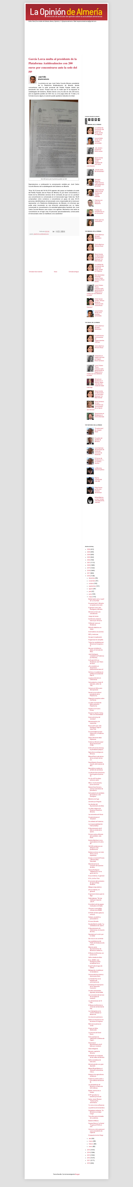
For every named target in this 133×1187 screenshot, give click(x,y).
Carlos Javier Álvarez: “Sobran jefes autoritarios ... (95, 1100)
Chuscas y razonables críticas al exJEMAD (95, 909)
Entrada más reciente (35, 271)
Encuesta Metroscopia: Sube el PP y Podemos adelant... (96, 733)
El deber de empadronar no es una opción (99, 211)
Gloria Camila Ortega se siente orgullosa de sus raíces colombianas (95, 162)
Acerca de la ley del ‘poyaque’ (94, 718)
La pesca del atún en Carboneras (94, 678)
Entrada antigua (74, 271)
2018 (89, 570)
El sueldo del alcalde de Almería (98, 439)
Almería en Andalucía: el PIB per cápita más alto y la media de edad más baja (95, 383)
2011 (89, 1160)
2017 (89, 573)
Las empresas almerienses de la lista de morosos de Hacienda (99, 451)
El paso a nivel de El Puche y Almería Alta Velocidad (96, 859)
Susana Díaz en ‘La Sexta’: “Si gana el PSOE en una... (96, 1125)
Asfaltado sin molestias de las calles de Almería (96, 1056)
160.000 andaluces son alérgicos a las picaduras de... (95, 847)
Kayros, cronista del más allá (98, 479)
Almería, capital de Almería (94, 1052)
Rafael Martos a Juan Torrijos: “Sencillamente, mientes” (99, 500)
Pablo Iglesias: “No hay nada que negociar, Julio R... (95, 900)
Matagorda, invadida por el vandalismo (95, 971)
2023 (89, 557)
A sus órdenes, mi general (96, 876)
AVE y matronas (93, 634)
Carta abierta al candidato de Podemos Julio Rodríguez (96, 794)
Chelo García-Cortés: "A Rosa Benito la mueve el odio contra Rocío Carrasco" (95, 303)
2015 (89, 1150)
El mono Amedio (93, 921)
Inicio (55, 271)
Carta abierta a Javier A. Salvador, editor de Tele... (95, 683)
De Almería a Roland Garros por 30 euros (95, 619)
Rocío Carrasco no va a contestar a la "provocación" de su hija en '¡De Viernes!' (95, 405)
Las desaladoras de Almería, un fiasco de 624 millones (95, 1086)
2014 (89, 1152)
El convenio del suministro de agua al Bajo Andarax (96, 882)
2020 (89, 565)
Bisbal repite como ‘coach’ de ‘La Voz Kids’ (96, 599)
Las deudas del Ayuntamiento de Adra (96, 805)
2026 (89, 549)
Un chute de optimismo (95, 1017)
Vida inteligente (93, 1048)
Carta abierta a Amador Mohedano (99, 236)
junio (90, 594)
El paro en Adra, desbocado (93, 1029)
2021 (89, 562)
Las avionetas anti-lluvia (95, 814)
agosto (91, 589)
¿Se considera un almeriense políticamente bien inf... (96, 667)
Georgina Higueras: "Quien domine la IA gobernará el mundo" (99, 183)
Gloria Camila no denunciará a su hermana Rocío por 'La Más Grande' (99, 257)
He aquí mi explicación (95, 637)
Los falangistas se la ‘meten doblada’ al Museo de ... (94, 1012)
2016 (89, 576)
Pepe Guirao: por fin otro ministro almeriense (99, 490)
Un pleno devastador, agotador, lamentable (95, 991)
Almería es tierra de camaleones (94, 612)
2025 (89, 552)
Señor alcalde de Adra (95, 957)
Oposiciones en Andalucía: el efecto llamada (99, 415)
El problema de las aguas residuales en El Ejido (96, 905)
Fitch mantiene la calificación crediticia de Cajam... (96, 1038)
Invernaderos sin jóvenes (96, 632)
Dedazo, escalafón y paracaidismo (94, 918)
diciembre (92, 578)
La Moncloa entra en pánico (99, 469)
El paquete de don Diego (95, 1135)
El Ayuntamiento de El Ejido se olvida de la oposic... (95, 830)
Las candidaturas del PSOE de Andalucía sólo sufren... (96, 942)
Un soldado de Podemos (95, 821)
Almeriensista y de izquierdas (94, 722)
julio (90, 591)
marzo (91, 1141)
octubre (91, 583)
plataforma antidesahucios (41, 234)
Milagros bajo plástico (95, 887)
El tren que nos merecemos (99, 220)
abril (90, 1138)
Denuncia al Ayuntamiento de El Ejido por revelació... (95, 1044)
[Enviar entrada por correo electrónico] (53, 231)
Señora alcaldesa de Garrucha (94, 1060)
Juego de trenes (93, 616)
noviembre (92, 581)
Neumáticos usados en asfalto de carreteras (95, 769)
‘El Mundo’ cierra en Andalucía (94, 624)
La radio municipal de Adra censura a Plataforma (94, 704)
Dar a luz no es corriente (95, 938)
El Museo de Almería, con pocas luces (96, 954)
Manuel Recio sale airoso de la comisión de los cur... (96, 758)
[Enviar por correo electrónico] (57, 231)
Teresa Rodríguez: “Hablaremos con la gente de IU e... (95, 871)
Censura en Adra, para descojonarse (95, 689)
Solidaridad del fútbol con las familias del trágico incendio (99, 193)
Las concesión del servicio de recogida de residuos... (96, 996)
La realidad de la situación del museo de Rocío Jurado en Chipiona (99, 131)
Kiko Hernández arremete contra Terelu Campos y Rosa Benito (99, 278)
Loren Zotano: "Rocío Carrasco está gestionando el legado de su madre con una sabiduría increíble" (95, 290)
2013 (89, 1155)
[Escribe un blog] (58, 231)
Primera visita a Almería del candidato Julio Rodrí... (95, 836)
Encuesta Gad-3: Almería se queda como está (96, 604)
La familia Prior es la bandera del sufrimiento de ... (94, 980)
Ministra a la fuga (93, 799)
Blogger (77, 1174)
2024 (89, 554)
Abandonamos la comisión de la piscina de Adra (95, 865)
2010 (89, 1163)
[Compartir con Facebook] (62, 231)
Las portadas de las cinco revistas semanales (99, 140)
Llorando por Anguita (94, 801)
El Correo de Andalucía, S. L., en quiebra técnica (99, 461)
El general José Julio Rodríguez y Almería (95, 608)
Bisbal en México (93, 1120)
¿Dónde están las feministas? (99, 170)
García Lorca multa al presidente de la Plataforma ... (94, 694)
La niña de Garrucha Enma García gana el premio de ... (96, 774)
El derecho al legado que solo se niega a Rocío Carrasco (99, 358)
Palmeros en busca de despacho (99, 201)
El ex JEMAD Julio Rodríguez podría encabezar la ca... (94, 961)
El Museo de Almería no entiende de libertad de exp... (96, 1006)
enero (91, 1146)
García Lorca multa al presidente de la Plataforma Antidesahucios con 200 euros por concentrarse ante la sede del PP (53, 65)
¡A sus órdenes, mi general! (94, 890)
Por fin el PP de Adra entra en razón (94, 779)
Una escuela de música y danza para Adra (95, 975)
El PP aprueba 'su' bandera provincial (94, 1095)
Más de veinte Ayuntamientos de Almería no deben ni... (95, 948)
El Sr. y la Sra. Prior (94, 878)
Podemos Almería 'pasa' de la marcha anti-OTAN (95, 743)
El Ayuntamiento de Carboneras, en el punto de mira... (96, 930)
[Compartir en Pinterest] (64, 231)
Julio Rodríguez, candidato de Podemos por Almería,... (96, 655)
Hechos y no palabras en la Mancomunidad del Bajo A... (95, 673)
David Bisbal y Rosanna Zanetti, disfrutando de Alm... (96, 764)
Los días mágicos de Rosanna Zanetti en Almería (95, 810)
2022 (89, 560)
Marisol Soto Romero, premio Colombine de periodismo (95, 788)
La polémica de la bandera (96, 1108)
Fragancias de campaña (95, 640)
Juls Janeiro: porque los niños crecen (99, 149)
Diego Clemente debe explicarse (95, 738)
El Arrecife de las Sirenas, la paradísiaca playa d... (96, 748)
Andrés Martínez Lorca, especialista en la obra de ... (95, 841)
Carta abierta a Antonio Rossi (99, 245)
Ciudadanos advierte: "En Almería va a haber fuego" (96, 1112)
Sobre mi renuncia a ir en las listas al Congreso (96, 1020)
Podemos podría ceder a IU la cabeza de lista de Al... (96, 1080)
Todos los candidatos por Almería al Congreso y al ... (96, 644)
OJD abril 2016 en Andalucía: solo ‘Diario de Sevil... (95, 661)
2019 (89, 568)
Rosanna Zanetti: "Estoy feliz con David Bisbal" (95, 713)
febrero (91, 1144)
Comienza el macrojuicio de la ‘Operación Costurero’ (95, 986)
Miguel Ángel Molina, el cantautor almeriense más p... (95, 1070)
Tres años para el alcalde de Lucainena (96, 1117)
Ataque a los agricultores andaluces (96, 1075)
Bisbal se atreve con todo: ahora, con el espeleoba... (96, 853)
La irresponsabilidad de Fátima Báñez (95, 825)
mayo (91, 596)
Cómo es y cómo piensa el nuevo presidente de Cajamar (96, 1130)
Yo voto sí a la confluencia (96, 1105)
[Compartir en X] (60, 231)
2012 (89, 1158)
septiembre (92, 586)
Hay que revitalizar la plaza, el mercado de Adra (95, 650)
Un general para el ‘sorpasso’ (94, 818)
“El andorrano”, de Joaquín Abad (99, 430)
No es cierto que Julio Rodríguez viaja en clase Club (94, 727)
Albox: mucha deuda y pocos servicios (95, 783)
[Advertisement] (66, 37)
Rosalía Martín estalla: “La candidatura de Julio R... (96, 925)
